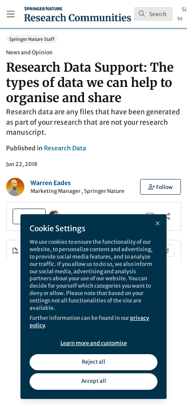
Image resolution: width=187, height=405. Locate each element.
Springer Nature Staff (31, 39)
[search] (153, 14)
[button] (160, 187)
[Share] (166, 216)
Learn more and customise (93, 343)
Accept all (93, 381)
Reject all (93, 362)
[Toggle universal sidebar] (10, 14)
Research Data (65, 148)
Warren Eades (50, 183)
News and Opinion (29, 52)
